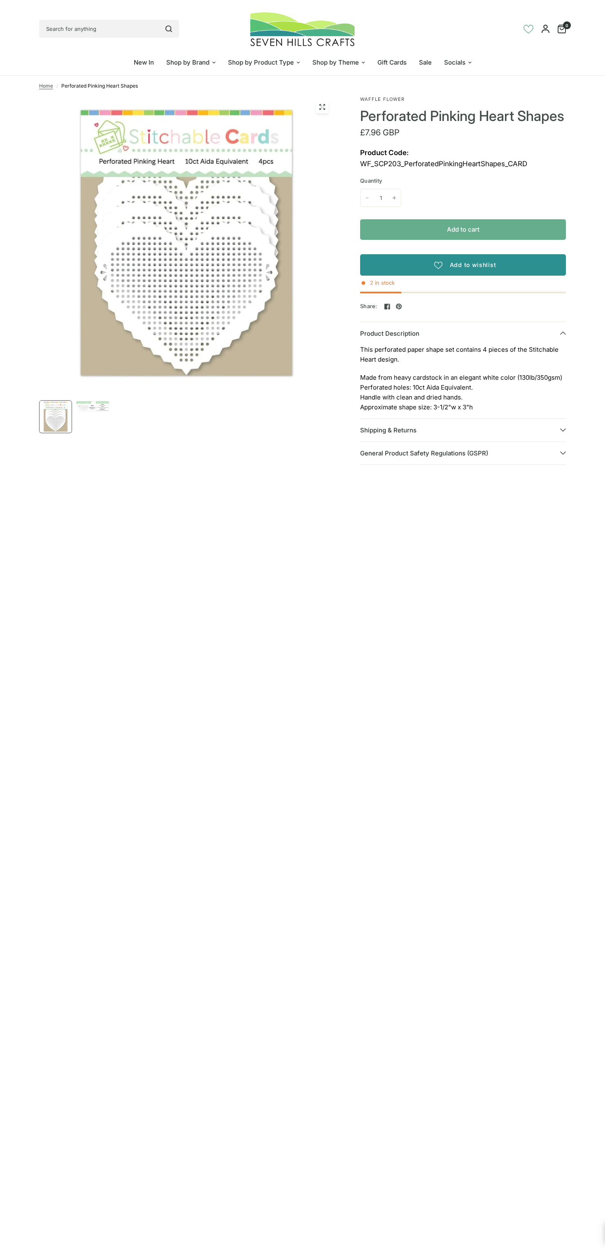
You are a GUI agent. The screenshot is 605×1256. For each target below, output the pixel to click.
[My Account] (546, 28)
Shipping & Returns (388, 430)
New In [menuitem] (144, 62)
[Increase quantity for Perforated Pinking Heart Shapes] (394, 198)
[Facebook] (387, 306)
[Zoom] (322, 107)
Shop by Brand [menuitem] (187, 62)
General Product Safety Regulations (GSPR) (424, 453)
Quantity (371, 180)
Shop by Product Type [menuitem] (261, 62)
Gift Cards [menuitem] (392, 62)
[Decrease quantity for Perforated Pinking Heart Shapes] (367, 198)
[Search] (168, 29)
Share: (368, 306)
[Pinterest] (399, 306)
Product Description (389, 333)
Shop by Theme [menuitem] (335, 62)
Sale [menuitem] (425, 62)
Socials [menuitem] (454, 62)
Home (46, 86)
